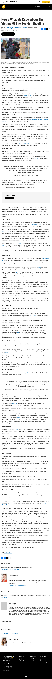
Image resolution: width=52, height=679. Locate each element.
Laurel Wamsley (17, 27)
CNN (17, 272)
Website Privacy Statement (43, 663)
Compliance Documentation (43, 660)
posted (19, 417)
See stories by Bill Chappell (9, 597)
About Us (21, 658)
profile (17, 429)
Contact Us (32, 658)
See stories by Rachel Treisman (10, 569)
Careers (31, 659)
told (18, 332)
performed (28, 373)
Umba (35, 344)
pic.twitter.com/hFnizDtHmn (26, 386)
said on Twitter (27, 95)
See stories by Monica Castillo (9, 633)
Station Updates (22, 662)
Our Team (21, 659)
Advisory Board (22, 660)
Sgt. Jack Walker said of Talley (26, 143)
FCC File (41, 658)
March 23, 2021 (35, 175)
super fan (18, 243)
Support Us (32, 660)
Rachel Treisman (9, 27)
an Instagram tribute (35, 224)
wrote (36, 158)
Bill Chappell (24, 27)
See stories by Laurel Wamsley (17, 585)
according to (33, 315)
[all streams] (50, 7)
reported (14, 403)
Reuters (4, 245)
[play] (4, 7)
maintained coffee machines (32, 520)
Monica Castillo (8, 29)
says (6, 352)
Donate (46, 2)
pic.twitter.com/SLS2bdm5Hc (26, 172)
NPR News (8, 552)
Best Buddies (5, 231)
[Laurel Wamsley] (4, 578)
